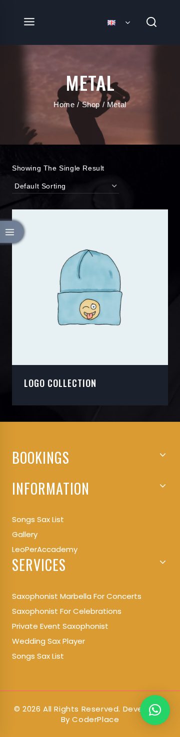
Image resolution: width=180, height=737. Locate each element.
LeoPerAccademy (45, 549)
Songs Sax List (38, 656)
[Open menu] (29, 22)
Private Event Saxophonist (60, 626)
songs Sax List (38, 519)
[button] (155, 710)
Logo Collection (60, 382)
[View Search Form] (152, 22)
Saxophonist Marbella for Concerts (77, 596)
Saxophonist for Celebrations (67, 611)
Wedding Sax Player (48, 641)
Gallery (25, 534)
